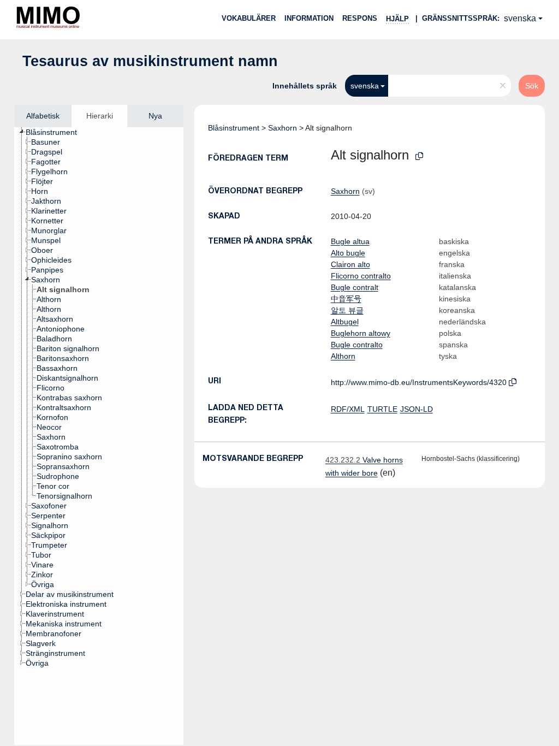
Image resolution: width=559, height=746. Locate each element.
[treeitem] (56, 132)
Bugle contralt (354, 287)
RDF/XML (348, 409)
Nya (155, 115)
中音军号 (346, 298)
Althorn (343, 356)
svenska (520, 18)
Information (309, 18)
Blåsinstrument (233, 127)
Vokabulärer (249, 18)
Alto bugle (348, 252)
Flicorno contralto (361, 275)
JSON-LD (416, 409)
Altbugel (345, 321)
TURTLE (382, 409)
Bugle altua (350, 241)
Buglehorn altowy (360, 333)
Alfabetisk (43, 115)
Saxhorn (282, 127)
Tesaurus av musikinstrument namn (150, 61)
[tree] (98, 436)
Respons (359, 18)
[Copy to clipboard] (419, 156)
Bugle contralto (357, 344)
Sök (531, 85)
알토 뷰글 (347, 310)
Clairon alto (350, 264)
